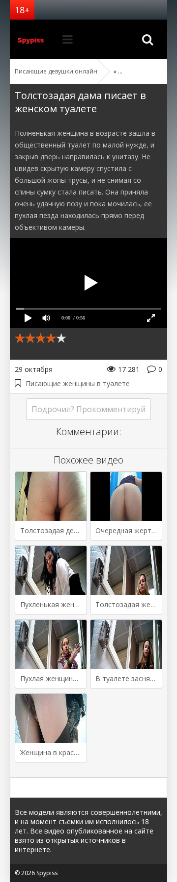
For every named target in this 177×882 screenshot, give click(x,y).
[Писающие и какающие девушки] (34, 39)
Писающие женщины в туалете (78, 383)
